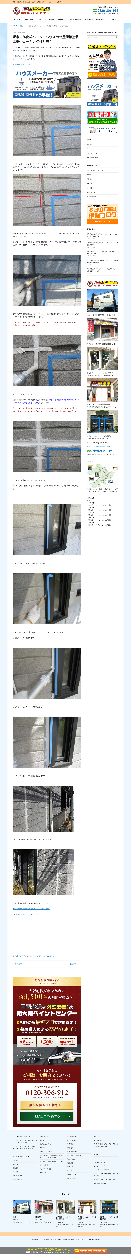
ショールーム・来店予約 (101, 1169)
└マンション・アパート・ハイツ (77, 1155)
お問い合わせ (98, 1136)
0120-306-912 (101, 451)
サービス (41, 19)
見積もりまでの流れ (46, 1151)
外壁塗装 (89, 175)
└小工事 (69, 1170)
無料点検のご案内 (92, 157)
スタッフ (89, 148)
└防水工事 (70, 1166)
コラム (112, 19)
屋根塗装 (89, 179)
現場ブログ (19, 956)
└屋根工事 (70, 1163)
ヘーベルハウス (48, 956)
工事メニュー (44, 1148)
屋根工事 (89, 183)
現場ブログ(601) (72, 1174)
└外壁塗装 (70, 1144)
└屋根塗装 (70, 1148)
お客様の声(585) (75, 19)
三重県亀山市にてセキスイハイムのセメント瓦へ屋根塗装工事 (102, 244)
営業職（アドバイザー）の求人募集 (105, 1179)
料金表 (51, 19)
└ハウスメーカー (72, 1151)
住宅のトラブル (91, 192)
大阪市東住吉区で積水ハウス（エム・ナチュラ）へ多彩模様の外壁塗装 (102, 261)
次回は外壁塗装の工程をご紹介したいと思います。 (31, 909)
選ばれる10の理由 (45, 1144)
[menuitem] (16, 19)
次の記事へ (74, 964)
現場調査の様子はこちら (22, 64)
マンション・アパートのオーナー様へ (51, 1161)
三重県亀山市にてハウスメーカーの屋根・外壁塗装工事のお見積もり (102, 252)
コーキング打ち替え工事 (22, 59)
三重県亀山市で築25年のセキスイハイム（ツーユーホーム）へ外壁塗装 (102, 235)
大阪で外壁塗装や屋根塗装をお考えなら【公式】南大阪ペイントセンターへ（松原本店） (38, 2)
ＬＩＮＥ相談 (98, 1140)
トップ (17, 19)
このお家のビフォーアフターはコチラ (26, 914)
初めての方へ (29, 19)
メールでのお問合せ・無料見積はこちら (101, 446)
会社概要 (89, 144)
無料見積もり (100, 19)
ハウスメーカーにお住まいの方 (22, 1136)
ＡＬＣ (38, 56)
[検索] (116, 37)
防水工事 (89, 188)
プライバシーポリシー (101, 1166)
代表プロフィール (92, 153)
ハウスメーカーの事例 (34, 956)
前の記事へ (20, 964)
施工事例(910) (71, 1140)
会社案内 (88, 19)
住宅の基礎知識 (91, 197)
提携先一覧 (43, 1172)
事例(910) (61, 19)
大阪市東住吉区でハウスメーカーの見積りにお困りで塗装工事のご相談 (102, 270)
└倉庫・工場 (71, 1159)
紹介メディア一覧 (45, 1169)
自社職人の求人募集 (100, 1183)
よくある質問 (44, 1165)
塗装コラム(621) (72, 1178)
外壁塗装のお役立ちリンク (95, 170)
